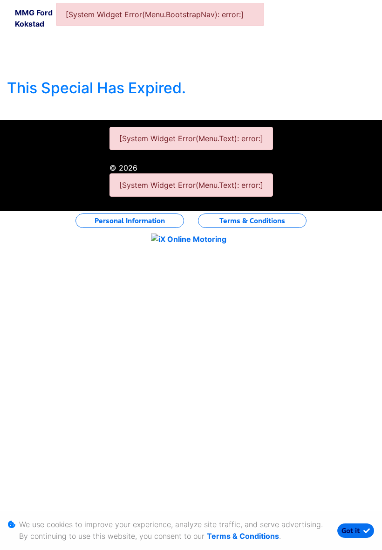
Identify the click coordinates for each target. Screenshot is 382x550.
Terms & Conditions (252, 220)
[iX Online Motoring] (191, 238)
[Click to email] (291, 32)
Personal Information (130, 220)
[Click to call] (316, 32)
